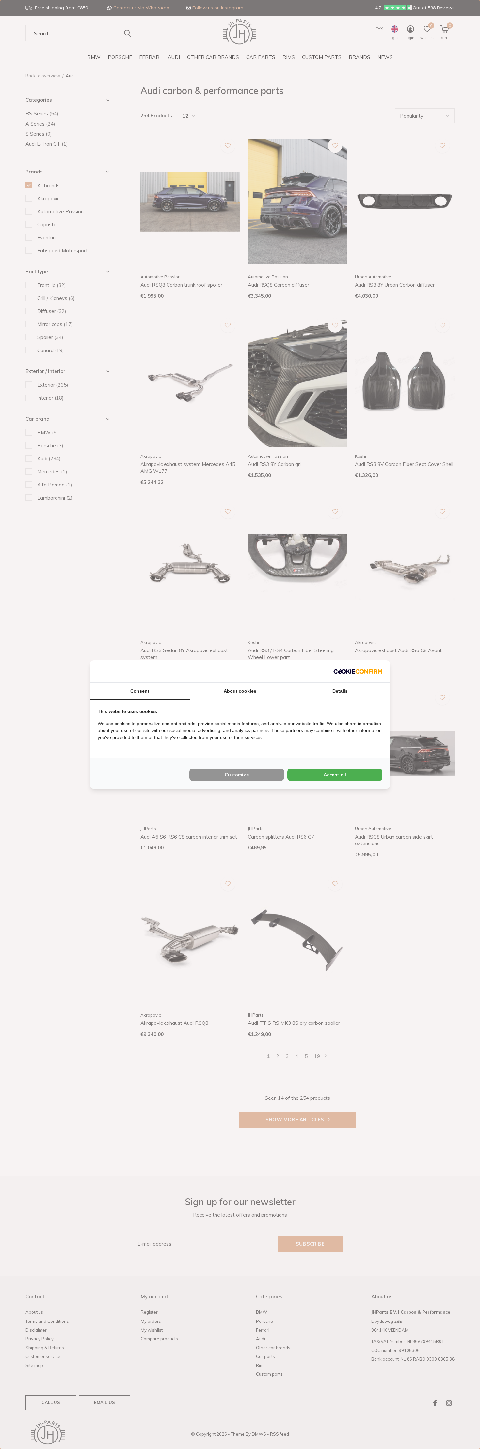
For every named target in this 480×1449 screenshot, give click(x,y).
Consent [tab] (139, 691)
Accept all (335, 775)
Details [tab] (340, 691)
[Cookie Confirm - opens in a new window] (357, 671)
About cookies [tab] (240, 691)
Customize (237, 775)
